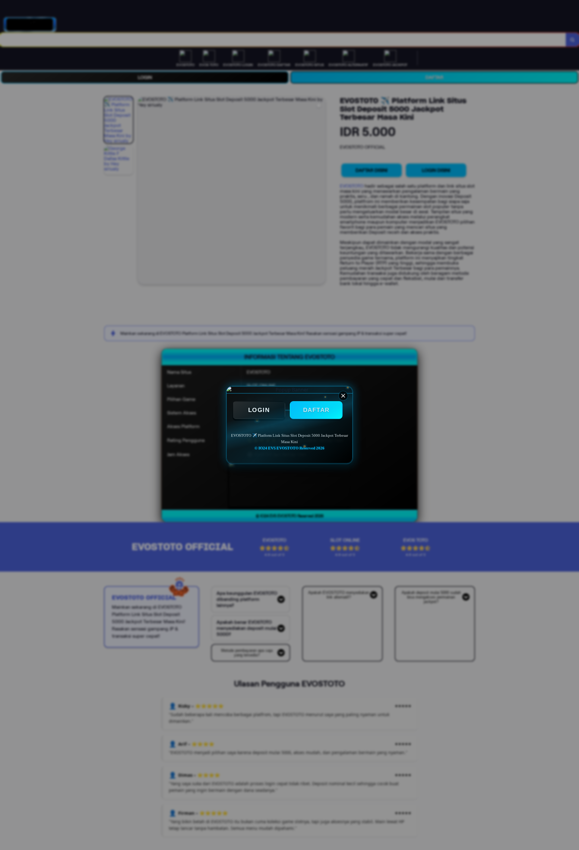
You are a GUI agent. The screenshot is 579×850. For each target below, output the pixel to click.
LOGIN (259, 410)
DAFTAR (316, 410)
